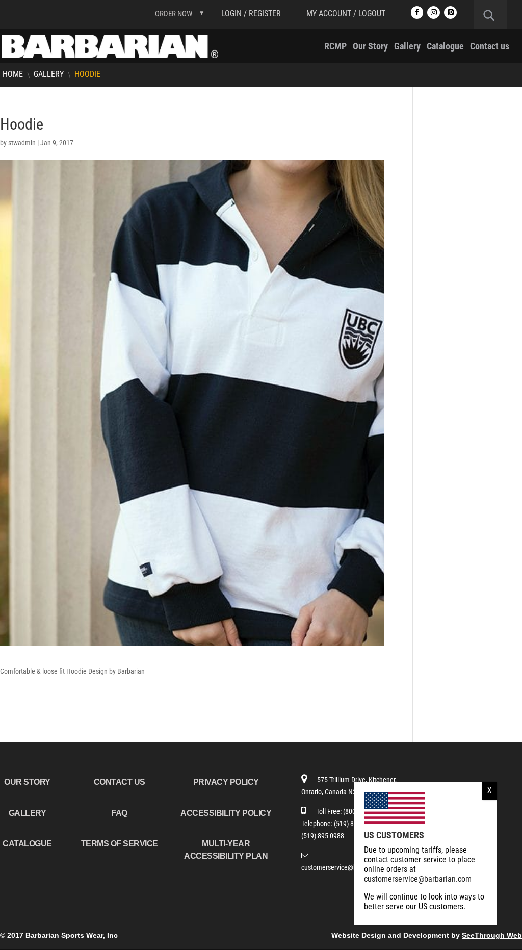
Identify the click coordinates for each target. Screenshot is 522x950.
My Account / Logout (345, 13)
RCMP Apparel (456, 135)
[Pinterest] (450, 12)
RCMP (335, 47)
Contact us (489, 47)
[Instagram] (433, 12)
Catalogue (445, 47)
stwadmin (22, 143)
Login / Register (251, 13)
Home (13, 74)
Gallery (407, 47)
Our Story (370, 47)
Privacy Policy (226, 782)
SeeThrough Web (492, 935)
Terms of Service (119, 843)
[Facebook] (417, 12)
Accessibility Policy (225, 813)
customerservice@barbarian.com (348, 867)
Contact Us (119, 782)
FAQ (119, 813)
